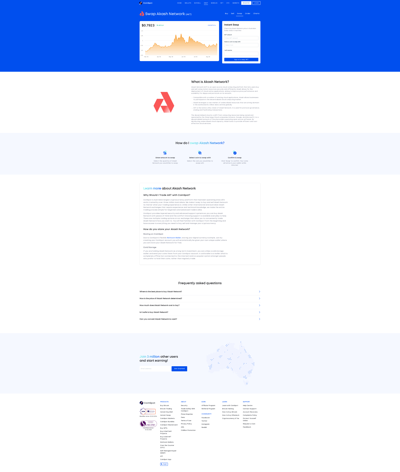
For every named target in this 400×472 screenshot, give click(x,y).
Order (247, 13)
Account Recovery (250, 412)
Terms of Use (186, 420)
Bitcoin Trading (166, 408)
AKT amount (228, 34)
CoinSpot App (165, 459)
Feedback (247, 427)
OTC (227, 3)
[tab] (200, 291)
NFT (222, 3)
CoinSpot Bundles (167, 421)
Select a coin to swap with (232, 41)
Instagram (206, 424)
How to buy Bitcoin (229, 412)
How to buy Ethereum (230, 415)
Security (184, 405)
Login (256, 3)
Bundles (214, 3)
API (161, 456)
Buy (226, 13)
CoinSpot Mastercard (168, 425)
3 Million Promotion (188, 430)
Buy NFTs (163, 428)
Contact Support (250, 408)
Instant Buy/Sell (166, 412)
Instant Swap (165, 415)
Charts (256, 13)
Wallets (188, 3)
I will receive (228, 50)
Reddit (204, 427)
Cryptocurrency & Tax (230, 418)
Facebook (206, 417)
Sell (232, 13)
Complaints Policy (250, 415)
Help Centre (247, 405)
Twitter (204, 421)
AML (182, 427)
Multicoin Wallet (174, 238)
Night (165, 464)
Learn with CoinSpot (230, 405)
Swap (206, 3)
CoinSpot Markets (167, 418)
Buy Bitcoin (164, 405)
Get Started (179, 368)
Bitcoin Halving (228, 408)
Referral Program (208, 408)
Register (246, 3)
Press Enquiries (187, 414)
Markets (236, 3)
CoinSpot (147, 3)
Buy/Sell (197, 3)
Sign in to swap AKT (241, 59)
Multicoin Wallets (167, 442)
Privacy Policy (186, 424)
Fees (183, 417)
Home (179, 3)
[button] (200, 292)
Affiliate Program (208, 405)
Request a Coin (249, 424)
